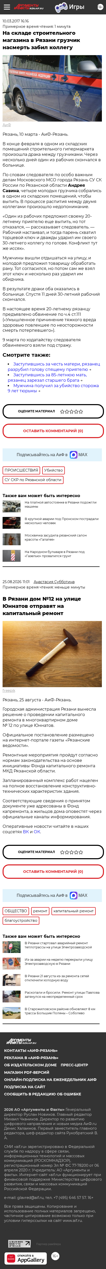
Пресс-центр (74, 1065)
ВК (26, 831)
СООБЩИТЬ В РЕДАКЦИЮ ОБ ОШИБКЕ (42, 1094)
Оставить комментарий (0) (53, 431)
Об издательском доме (30, 1065)
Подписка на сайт (24, 1087)
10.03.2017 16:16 (16, 21)
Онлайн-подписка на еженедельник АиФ (50, 1079)
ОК (37, 831)
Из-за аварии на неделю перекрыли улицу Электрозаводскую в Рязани (59, 962)
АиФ (7, 125)
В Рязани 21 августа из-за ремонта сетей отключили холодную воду (57, 978)
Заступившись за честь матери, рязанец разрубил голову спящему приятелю (54, 367)
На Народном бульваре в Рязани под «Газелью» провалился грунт (55, 554)
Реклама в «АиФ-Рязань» (31, 1057)
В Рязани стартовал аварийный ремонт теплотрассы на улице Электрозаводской (58, 945)
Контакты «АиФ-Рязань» (31, 1050)
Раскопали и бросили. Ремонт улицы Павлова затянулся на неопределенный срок (62, 995)
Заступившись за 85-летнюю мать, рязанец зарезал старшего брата (47, 377)
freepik (9, 690)
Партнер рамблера (48, 1244)
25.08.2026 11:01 (16, 582)
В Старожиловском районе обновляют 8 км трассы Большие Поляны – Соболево (60, 1011)
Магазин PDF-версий (26, 1072)
